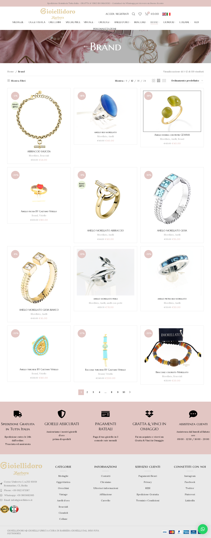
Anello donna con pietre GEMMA (172, 134)
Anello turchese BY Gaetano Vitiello (39, 369)
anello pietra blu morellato (172, 298)
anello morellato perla (105, 298)
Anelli (111, 136)
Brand (181, 139)
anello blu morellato (105, 132)
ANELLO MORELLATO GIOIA (172, 230)
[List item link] (21, 490)
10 (124, 392)
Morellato (34, 155)
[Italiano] (168, 14)
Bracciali (44, 155)
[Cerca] (133, 14)
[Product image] (105, 199)
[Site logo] (57, 13)
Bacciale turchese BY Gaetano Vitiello (105, 369)
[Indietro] (86, 46)
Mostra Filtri (18, 80)
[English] (164, 14)
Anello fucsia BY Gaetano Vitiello (39, 211)
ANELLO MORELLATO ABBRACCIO (105, 230)
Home (11, 71)
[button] (203, 529)
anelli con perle (114, 303)
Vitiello (42, 215)
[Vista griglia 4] (164, 81)
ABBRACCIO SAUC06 (39, 151)
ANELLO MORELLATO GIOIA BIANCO (39, 309)
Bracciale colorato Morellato (172, 372)
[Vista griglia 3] (158, 81)
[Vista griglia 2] (153, 81)
